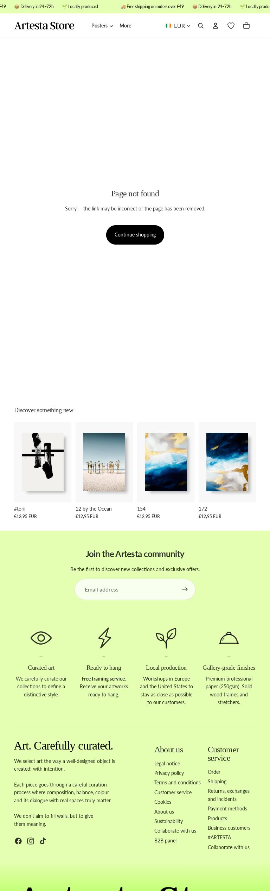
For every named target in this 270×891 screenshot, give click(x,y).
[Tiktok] (43, 841)
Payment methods (227, 809)
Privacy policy (169, 773)
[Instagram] (30, 841)
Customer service (173, 792)
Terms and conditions (177, 783)
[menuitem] (125, 26)
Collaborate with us (175, 831)
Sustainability (168, 821)
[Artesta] (49, 26)
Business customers (229, 828)
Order (214, 772)
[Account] (215, 26)
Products (217, 818)
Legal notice (167, 763)
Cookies (162, 802)
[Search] (200, 26)
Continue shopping (135, 235)
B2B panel (165, 840)
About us (164, 812)
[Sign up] (185, 589)
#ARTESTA (219, 838)
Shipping (217, 781)
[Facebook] (18, 841)
